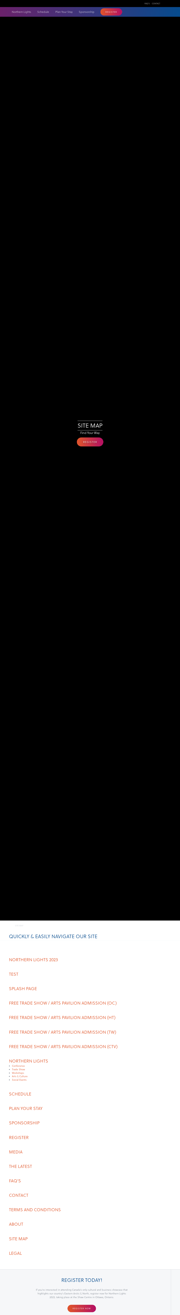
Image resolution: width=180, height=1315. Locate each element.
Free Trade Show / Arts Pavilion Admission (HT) (62, 1017)
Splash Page (23, 988)
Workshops (18, 1073)
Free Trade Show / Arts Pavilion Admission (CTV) (63, 1046)
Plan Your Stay (64, 12)
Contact (156, 3)
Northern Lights (21, 12)
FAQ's (147, 3)
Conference (18, 1066)
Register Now (82, 1308)
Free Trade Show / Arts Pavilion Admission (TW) (62, 1032)
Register (111, 11)
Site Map (18, 1238)
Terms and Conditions (35, 1209)
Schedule (43, 12)
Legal (15, 1253)
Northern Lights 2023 (33, 959)
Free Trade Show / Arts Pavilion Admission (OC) (63, 1003)
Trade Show (18, 1069)
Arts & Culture (20, 1076)
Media (15, 1152)
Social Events (19, 1080)
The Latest (20, 1166)
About (16, 1224)
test (13, 974)
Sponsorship (86, 12)
